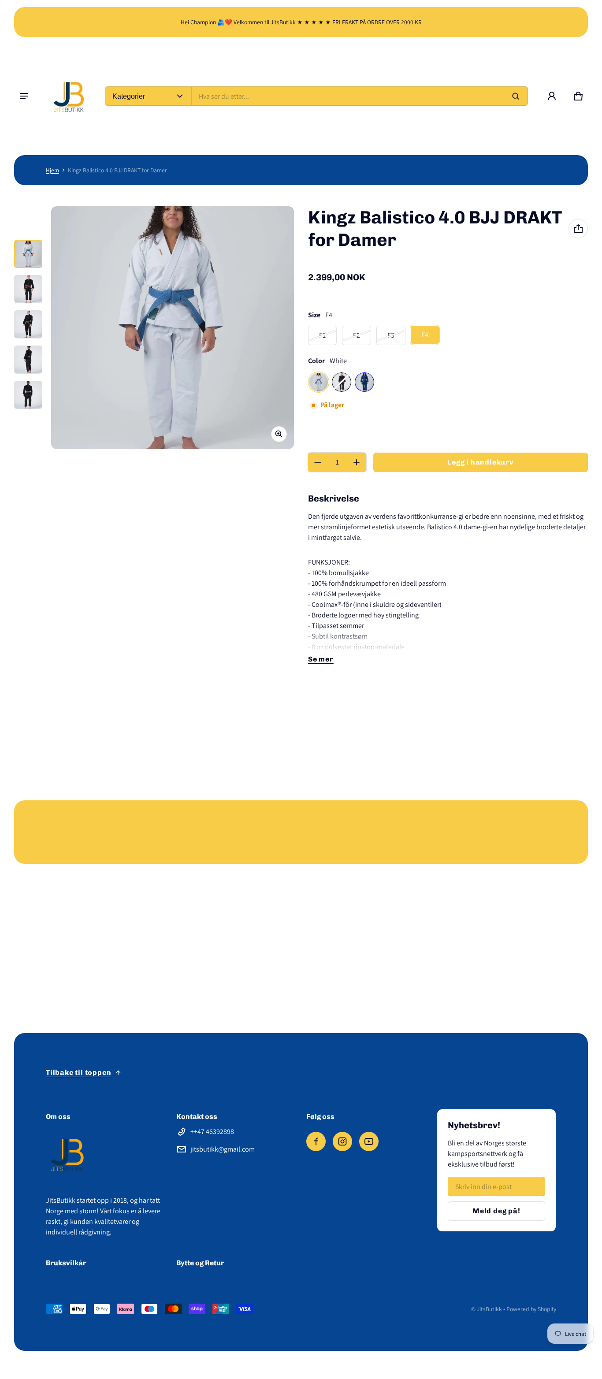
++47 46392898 (212, 1131)
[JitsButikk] (69, 96)
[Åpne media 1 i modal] (172, 327)
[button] (578, 96)
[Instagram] (342, 1141)
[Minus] (317, 462)
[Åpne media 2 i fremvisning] (28, 289)
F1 (322, 335)
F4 (424, 334)
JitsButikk (489, 1309)
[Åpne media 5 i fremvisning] (28, 395)
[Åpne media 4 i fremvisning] (28, 360)
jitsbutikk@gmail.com (222, 1149)
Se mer (321, 659)
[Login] (551, 96)
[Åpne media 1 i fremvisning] (28, 254)
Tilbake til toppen (78, 1072)
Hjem (52, 170)
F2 (356, 335)
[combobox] (359, 96)
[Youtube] (369, 1141)
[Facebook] (316, 1141)
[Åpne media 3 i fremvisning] (28, 324)
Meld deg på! (496, 1211)
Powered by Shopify (531, 1309)
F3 (390, 335)
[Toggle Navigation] (23, 96)
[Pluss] (356, 462)
